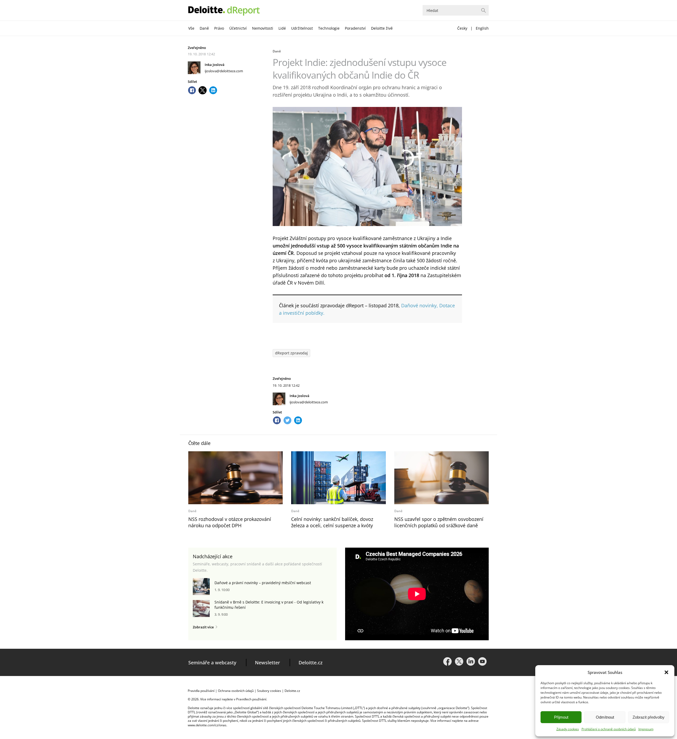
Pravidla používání (201, 690)
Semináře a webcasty (212, 662)
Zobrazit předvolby (649, 717)
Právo (219, 28)
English (482, 28)
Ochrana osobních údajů (236, 690)
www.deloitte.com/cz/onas (207, 725)
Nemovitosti (262, 28)
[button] (666, 672)
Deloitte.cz (311, 662)
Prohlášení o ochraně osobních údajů (609, 729)
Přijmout (561, 717)
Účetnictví (238, 28)
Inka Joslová (215, 64)
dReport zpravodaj (291, 352)
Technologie (329, 28)
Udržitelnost (302, 28)
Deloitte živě (382, 28)
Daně (204, 28)
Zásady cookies (567, 729)
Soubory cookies (269, 690)
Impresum (645, 729)
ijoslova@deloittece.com (224, 71)
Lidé (282, 28)
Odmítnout (605, 717)
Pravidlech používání (251, 699)
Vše (191, 28)
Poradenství (355, 28)
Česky (462, 28)
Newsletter (267, 662)
